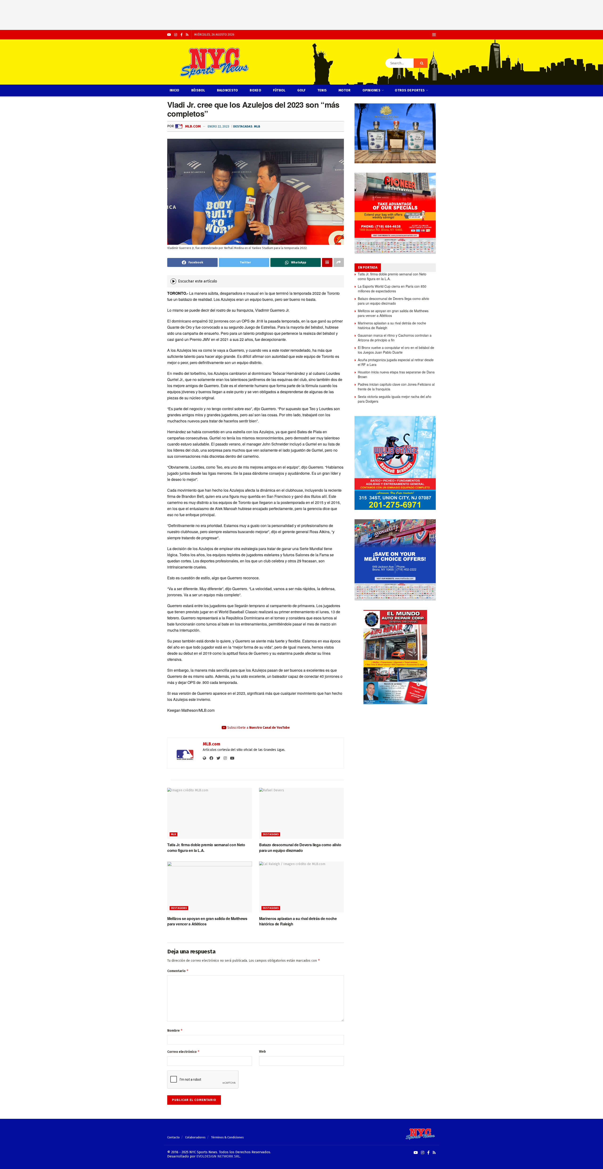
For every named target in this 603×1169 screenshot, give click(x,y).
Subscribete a (258, 728)
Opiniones (372, 90)
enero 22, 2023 (218, 126)
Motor (344, 90)
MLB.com (192, 126)
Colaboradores (195, 1137)
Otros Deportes (410, 90)
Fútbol (279, 90)
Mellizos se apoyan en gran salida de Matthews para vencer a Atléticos (393, 313)
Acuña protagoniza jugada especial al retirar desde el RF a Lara (396, 362)
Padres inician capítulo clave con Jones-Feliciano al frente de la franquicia (396, 386)
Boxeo (255, 90)
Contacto (173, 1137)
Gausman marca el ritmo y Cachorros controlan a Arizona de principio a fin (395, 337)
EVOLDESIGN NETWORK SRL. (218, 1156)
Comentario (178, 971)
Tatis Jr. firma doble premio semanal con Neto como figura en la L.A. (392, 276)
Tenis (322, 90)
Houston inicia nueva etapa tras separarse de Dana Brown (396, 374)
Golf (301, 90)
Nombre (175, 1030)
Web (262, 1052)
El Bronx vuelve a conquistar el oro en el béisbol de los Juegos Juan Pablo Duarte (396, 350)
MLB (257, 126)
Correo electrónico (183, 1051)
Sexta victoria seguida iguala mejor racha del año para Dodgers (394, 399)
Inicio (174, 90)
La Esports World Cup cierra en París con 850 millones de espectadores (392, 288)
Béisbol (198, 90)
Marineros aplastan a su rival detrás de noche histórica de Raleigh (392, 325)
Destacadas (243, 126)
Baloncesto (227, 90)
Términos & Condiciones (227, 1137)
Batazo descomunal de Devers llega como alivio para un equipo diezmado (300, 847)
